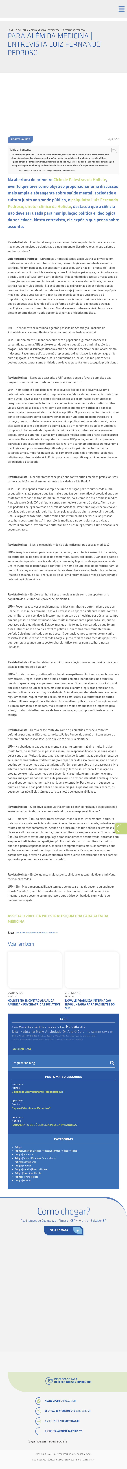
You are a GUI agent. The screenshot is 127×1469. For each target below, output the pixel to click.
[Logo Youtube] (86, 1441)
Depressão (32, 1027)
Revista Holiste (20, 139)
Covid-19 (107, 1031)
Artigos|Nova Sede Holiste (28, 1173)
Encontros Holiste (89, 1036)
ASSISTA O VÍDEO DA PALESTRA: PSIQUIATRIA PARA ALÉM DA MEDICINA (50, 171)
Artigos (18, 1147)
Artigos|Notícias (23, 1165)
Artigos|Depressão (24, 1154)
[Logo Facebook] (70, 1441)
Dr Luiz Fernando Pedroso (52, 1027)
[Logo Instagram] (97, 1441)
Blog (18, 30)
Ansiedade (53, 1032)
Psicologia (79, 1040)
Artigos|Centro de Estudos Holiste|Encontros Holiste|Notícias (46, 1150)
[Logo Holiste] (17, 8)
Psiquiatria (75, 1026)
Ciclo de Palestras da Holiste (79, 180)
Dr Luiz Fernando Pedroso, (28, 932)
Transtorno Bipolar (45, 1036)
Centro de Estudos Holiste (22, 1040)
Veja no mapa (59, 1230)
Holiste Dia (70, 1040)
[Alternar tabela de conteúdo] (112, 150)
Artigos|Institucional (25, 1162)
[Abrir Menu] (121, 9)
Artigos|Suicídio (23, 1180)
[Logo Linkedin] (81, 1441)
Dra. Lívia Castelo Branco (24, 1036)
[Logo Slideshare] (92, 1441)
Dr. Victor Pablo (59, 1036)
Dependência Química (74, 1036)
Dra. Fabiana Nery (28, 1031)
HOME (10, 30)
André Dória (49, 1040)
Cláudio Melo (60, 1040)
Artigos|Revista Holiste (26, 1176)
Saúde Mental (19, 1027)
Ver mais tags (22, 1048)
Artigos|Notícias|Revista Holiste (31, 1169)
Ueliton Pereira (38, 1040)
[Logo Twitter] (76, 1441)
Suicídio (96, 1031)
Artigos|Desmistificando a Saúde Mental (35, 1158)
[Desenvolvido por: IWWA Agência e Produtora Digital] (63, 1465)
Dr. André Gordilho (76, 1032)
